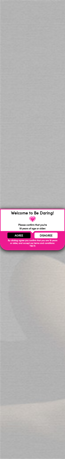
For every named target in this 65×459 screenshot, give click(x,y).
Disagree (46, 235)
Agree (19, 235)
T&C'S (32, 245)
